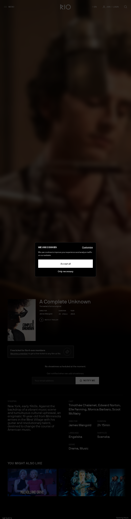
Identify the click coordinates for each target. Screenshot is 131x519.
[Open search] (125, 6)
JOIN (108, 7)
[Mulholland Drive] (32, 482)
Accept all (66, 263)
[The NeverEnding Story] (83, 482)
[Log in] (104, 6)
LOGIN (116, 7)
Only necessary (65, 271)
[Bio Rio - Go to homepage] (65, 7)
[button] (10, 6)
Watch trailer (51, 320)
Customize (87, 247)
